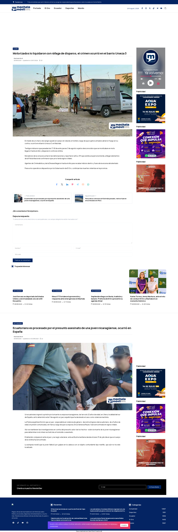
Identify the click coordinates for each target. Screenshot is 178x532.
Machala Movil (18, 58)
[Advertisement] (89, 28)
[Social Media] (142, 8)
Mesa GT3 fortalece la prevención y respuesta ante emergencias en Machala (68, 297)
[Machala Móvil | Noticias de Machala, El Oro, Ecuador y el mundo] (21, 8)
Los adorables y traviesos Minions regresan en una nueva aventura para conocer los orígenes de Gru (107, 510)
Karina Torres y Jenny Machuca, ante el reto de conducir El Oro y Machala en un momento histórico (147, 298)
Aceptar (124, 525)
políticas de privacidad (100, 524)
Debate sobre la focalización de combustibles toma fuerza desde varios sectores (69, 519)
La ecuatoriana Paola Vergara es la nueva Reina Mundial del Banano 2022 (106, 519)
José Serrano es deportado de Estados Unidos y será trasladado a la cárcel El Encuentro (28, 298)
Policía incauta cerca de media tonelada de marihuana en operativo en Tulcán (52, 2)
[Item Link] (30, 281)
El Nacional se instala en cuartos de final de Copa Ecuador (68, 510)
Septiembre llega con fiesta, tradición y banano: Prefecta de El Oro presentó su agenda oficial (107, 298)
